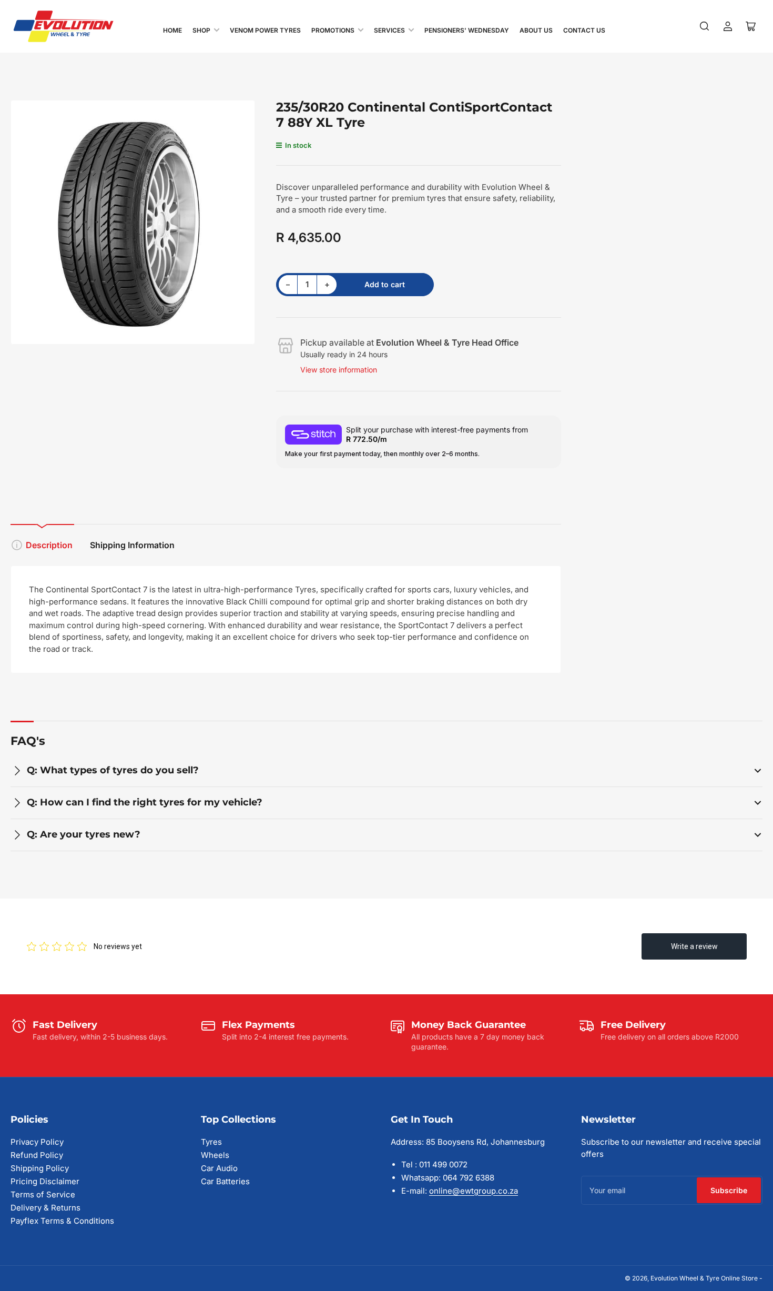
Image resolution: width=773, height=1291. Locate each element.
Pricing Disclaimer (45, 1181)
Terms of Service (43, 1194)
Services (389, 30)
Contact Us (584, 30)
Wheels (215, 1155)
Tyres (211, 1142)
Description (49, 545)
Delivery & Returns (45, 1208)
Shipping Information (132, 545)
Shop (201, 30)
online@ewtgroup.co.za (473, 1191)
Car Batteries (225, 1181)
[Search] (704, 26)
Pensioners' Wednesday (466, 30)
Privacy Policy (37, 1142)
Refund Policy (37, 1155)
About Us (536, 30)
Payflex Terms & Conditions (62, 1221)
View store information (338, 369)
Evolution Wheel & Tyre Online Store (704, 1278)
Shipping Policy (40, 1168)
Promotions (332, 30)
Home (172, 30)
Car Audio (219, 1168)
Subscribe (728, 1190)
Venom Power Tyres (265, 30)
